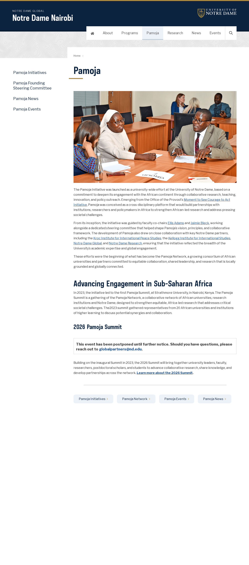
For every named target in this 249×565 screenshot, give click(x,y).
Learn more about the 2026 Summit (165, 373)
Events (215, 33)
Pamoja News (213, 399)
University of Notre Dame (217, 13)
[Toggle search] (231, 33)
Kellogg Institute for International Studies (199, 238)
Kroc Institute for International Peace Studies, (127, 238)
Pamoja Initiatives (92, 399)
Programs (129, 33)
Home (77, 55)
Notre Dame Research (125, 243)
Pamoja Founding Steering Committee (32, 85)
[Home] (92, 33)
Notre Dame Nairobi (42, 17)
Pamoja (152, 33)
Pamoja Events (175, 399)
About (108, 33)
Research (175, 33)
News (196, 33)
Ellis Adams (176, 223)
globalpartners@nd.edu (120, 349)
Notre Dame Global (88, 243)
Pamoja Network (134, 399)
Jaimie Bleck (200, 223)
